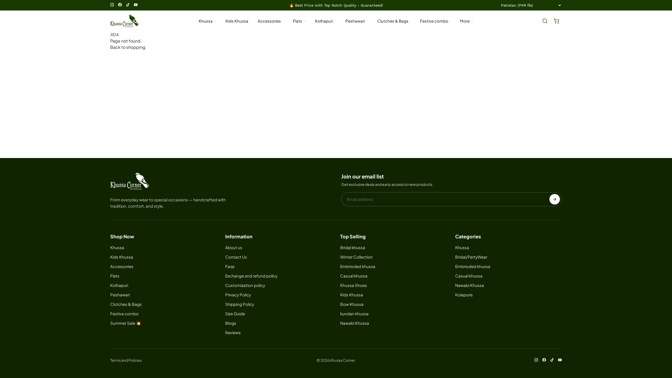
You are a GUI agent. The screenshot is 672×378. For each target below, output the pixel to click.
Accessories (269, 20)
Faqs (230, 266)
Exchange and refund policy (251, 275)
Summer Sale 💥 (125, 323)
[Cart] (556, 21)
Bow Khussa (352, 304)
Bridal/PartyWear (471, 256)
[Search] (545, 21)
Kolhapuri (324, 20)
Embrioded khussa (357, 266)
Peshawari (355, 20)
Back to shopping (127, 47)
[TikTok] (128, 5)
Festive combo (434, 20)
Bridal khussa (352, 247)
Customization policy (245, 285)
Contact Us (236, 256)
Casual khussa (354, 275)
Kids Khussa (236, 20)
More (465, 20)
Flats (297, 20)
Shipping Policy (239, 304)
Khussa (206, 20)
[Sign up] (554, 199)
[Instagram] (112, 5)
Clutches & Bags (392, 20)
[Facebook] (120, 5)
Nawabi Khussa (354, 323)
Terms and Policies (126, 360)
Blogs (230, 323)
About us (233, 247)
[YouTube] (136, 5)
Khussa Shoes (353, 285)
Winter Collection (356, 256)
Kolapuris (464, 294)
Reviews (233, 332)
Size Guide (235, 313)
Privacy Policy (238, 294)
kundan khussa (354, 313)
